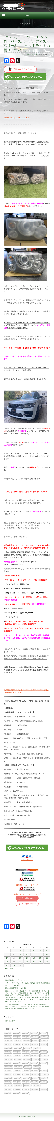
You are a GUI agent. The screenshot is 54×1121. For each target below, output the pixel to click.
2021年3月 (25, 1082)
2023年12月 (35, 1055)
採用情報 (11, 5)
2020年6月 (25, 1089)
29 (14, 965)
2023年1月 (43, 1063)
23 (20, 962)
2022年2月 (16, 1074)
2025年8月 (26, 1040)
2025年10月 (8, 1040)
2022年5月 (34, 1070)
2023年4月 (16, 1063)
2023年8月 (26, 1059)
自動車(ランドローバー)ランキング (27, 894)
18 (34, 958)
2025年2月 (34, 1044)
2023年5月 (8, 1063)
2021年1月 (43, 1082)
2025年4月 (16, 1044)
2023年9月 (17, 1059)
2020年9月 (37, 1085)
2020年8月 (8, 1089)
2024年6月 (25, 1052)
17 (27, 958)
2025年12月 (35, 1037)
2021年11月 (45, 1074)
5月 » (11, 969)
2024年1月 (25, 1055)
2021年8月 (26, 1078)
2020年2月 (16, 1093)
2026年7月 (16, 1033)
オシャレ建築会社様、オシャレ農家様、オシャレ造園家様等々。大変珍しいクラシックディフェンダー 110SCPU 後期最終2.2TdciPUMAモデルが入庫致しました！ (27, 1006)
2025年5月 (8, 1044)
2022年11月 (18, 1067)
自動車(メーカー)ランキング (27, 885)
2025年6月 (44, 1040)
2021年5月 (8, 1082)
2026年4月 (43, 1033)
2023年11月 (45, 1055)
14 (7, 958)
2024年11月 (18, 1048)
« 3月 (6, 969)
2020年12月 (8, 1085)
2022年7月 (16, 1070)
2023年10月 (8, 1059)
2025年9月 (17, 1040)
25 (34, 962)
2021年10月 (8, 1078)
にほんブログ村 (27, 860)
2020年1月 (25, 1093)
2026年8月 (8, 1033)
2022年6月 (25, 1070)
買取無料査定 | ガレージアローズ (16, 118)
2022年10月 (28, 1067)
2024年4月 (43, 1052)
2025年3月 (25, 1044)
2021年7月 (35, 1078)
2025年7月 (35, 1040)
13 (47, 954)
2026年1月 (25, 1037)
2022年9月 (37, 1067)
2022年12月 (8, 1067)
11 (34, 954)
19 (40, 958)
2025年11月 (45, 1037)
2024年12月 (8, 1048)
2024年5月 (34, 1052)
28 (7, 965)
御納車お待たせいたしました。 (16, 980)
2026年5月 (34, 1033)
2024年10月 (28, 1048)
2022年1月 (25, 1074)
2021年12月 (35, 1074)
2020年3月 (8, 1093)
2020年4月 (43, 1089)
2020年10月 (28, 1085)
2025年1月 (43, 1044)
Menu (27, 16)
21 (7, 962)
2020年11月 (18, 1085)
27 (47, 962)
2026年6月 (25, 1033)
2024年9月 (37, 1048)
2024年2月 (16, 1055)
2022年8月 (8, 1070)
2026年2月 (16, 1037)
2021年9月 (17, 1078)
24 (27, 962)
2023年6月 (44, 1059)
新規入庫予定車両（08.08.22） (16, 988)
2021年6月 (44, 1078)
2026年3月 (8, 1037)
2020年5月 (34, 1089)
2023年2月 (34, 1063)
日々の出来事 (32, 54)
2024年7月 (16, 1052)
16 (20, 958)
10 (27, 954)
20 (47, 958)
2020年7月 (16, 1089)
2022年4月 (43, 1070)
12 (40, 954)
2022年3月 (8, 1074)
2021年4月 (16, 1082)
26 (40, 962)
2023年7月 (35, 1059)
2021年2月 (34, 1082)
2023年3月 (25, 1063)
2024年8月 (8, 1052)
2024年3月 (8, 1055)
